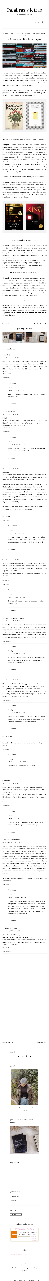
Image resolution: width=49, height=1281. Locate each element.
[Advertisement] (24, 1010)
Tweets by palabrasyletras (19, 1254)
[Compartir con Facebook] (37, 323)
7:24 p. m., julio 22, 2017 (11, 783)
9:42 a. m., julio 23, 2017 (17, 597)
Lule (4, 557)
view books (35, 1240)
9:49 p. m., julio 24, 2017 (17, 818)
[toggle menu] (3, 22)
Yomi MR (6, 355)
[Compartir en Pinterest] (40, 323)
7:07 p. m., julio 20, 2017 (11, 739)
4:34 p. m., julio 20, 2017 (11, 468)
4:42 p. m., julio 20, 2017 (11, 621)
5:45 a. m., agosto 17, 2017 (12, 931)
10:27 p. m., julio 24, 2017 (17, 533)
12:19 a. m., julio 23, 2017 (17, 444)
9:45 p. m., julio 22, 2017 (17, 390)
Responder (7, 378)
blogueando (26, 33)
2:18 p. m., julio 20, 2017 (11, 414)
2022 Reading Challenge (24, 1229)
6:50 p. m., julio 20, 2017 (11, 680)
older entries (42, 1042)
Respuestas (14, 383)
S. (3, 465)
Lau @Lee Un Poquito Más (14, 618)
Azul (4, 677)
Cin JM (10, 387)
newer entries (8, 1042)
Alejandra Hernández (11, 839)
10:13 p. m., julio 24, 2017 (17, 712)
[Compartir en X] (34, 323)
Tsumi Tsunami (9, 411)
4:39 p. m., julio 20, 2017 (11, 559)
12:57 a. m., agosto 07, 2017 (12, 842)
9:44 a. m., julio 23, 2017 (17, 762)
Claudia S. (7, 780)
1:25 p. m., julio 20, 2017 (11, 357)
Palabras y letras (24, 10)
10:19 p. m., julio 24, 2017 (17, 653)
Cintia (20, 1232)
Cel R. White (8, 736)
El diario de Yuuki (10, 928)
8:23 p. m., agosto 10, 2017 (17, 897)
